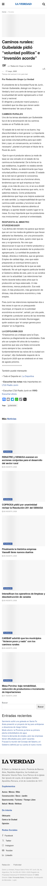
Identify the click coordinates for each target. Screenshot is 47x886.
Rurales (11, 12)
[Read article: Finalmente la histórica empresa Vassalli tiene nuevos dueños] (23, 530)
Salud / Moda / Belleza (12, 803)
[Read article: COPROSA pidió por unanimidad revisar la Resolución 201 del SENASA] (23, 486)
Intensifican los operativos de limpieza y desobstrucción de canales (23, 595)
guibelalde (12, 405)
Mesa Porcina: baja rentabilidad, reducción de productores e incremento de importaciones (23, 689)
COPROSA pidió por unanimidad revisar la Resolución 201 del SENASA (22, 506)
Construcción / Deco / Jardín (14, 795)
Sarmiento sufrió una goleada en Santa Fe (19, 721)
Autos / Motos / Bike (11, 792)
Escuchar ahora (9, 393)
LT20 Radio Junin (10, 385)
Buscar (5, 702)
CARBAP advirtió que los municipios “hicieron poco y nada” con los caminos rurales (21, 641)
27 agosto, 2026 (10, 696)
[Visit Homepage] (23, 4)
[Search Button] (43, 4)
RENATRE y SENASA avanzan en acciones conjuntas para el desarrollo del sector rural (22, 460)
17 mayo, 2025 (11, 71)
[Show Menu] (3, 4)
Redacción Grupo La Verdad (21, 66)
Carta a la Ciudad (9, 819)
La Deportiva (28, 376)
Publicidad (17, 864)
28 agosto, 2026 (10, 467)
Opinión (5, 823)
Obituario (6, 815)
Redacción (6, 864)
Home (4, 12)
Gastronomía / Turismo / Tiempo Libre (19, 799)
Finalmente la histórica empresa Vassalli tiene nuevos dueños (19, 550)
